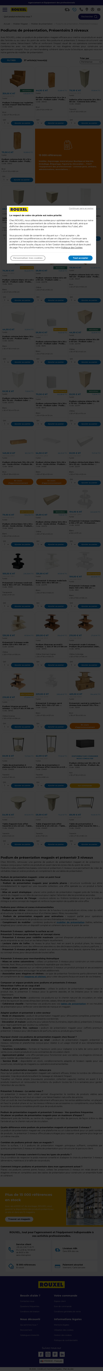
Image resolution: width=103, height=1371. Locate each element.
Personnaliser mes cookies (27, 258)
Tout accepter (80, 258)
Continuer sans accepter (81, 208)
